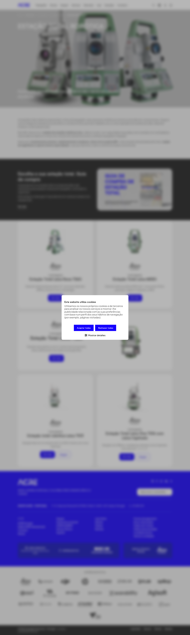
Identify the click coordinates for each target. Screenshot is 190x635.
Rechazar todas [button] (105, 328)
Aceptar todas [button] (84, 328)
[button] (95, 335)
